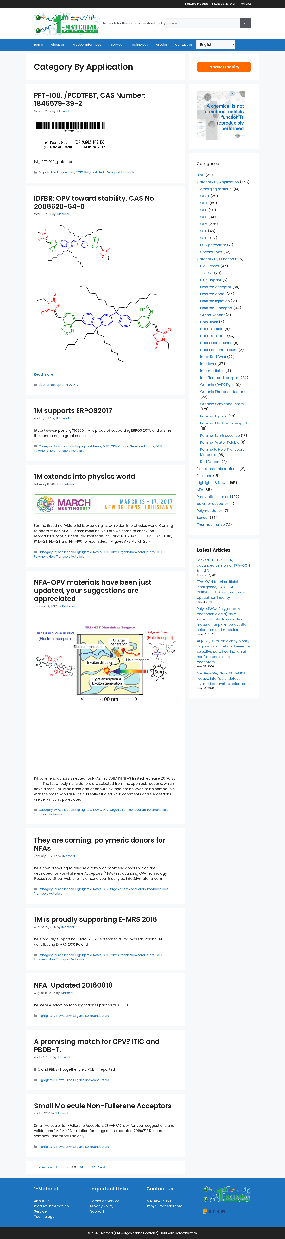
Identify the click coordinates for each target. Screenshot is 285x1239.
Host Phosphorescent (219, 349)
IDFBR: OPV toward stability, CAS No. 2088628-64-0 (95, 202)
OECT (205, 195)
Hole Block (209, 321)
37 (93, 1167)
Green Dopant (212, 314)
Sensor (203, 517)
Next (104, 1167)
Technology (139, 44)
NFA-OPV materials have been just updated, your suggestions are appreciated (93, 590)
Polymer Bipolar (213, 416)
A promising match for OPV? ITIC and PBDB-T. (96, 1045)
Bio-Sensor (209, 265)
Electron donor (213, 293)
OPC (204, 209)
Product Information (87, 44)
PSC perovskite (213, 244)
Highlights (245, 4)
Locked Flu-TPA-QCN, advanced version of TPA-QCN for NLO (223, 565)
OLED (106, 446)
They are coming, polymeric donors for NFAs (99, 844)
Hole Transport (213, 335)
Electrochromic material (217, 468)
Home (38, 44)
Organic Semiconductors (56, 172)
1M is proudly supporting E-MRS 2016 (95, 919)
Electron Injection (215, 300)
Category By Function (215, 258)
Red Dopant (210, 461)
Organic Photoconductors (222, 391)
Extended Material (223, 4)
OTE (203, 230)
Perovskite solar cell (214, 496)
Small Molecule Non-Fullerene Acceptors (103, 1106)
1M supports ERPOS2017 (73, 410)
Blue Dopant (210, 279)
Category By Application (56, 446)
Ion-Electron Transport (220, 377)
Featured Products (196, 4)
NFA (68, 385)
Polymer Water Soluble (219, 442)
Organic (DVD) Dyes (217, 384)
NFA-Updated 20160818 (73, 985)
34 (81, 1167)
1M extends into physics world (84, 476)
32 (67, 1167)
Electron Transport (216, 307)
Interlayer (208, 363)
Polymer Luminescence (220, 435)
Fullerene (204, 475)
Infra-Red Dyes (213, 356)
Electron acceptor (52, 385)
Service (116, 44)
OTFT (79, 172)
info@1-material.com (164, 1206)
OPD (203, 216)
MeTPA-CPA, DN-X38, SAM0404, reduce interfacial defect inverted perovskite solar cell (224, 678)
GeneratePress (186, 1233)
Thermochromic (211, 524)
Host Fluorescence (216, 342)
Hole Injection (211, 328)
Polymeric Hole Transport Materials (109, 172)
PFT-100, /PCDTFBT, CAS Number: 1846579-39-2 (90, 99)
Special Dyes (211, 251)
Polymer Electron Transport (223, 423)
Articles (162, 44)
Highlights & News (88, 446)
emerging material (216, 188)
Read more (43, 374)
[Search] (245, 23)
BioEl (201, 175)
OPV (76, 385)
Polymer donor (209, 510)
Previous (43, 1167)
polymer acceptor (212, 503)
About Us (58, 44)
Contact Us (184, 44)
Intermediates (212, 370)
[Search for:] (203, 23)
